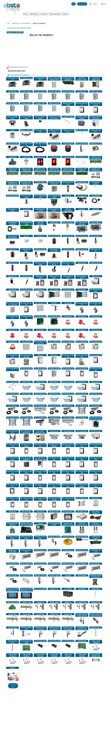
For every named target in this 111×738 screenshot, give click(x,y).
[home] (8, 23)
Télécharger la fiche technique (19, 67)
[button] (73, 4)
